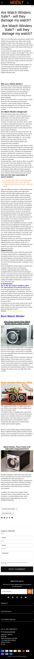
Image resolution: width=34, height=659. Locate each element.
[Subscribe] (29, 591)
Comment (4, 548)
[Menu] (2, 3)
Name (3, 533)
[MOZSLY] (17, 2)
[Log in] (28, 3)
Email (2, 541)
